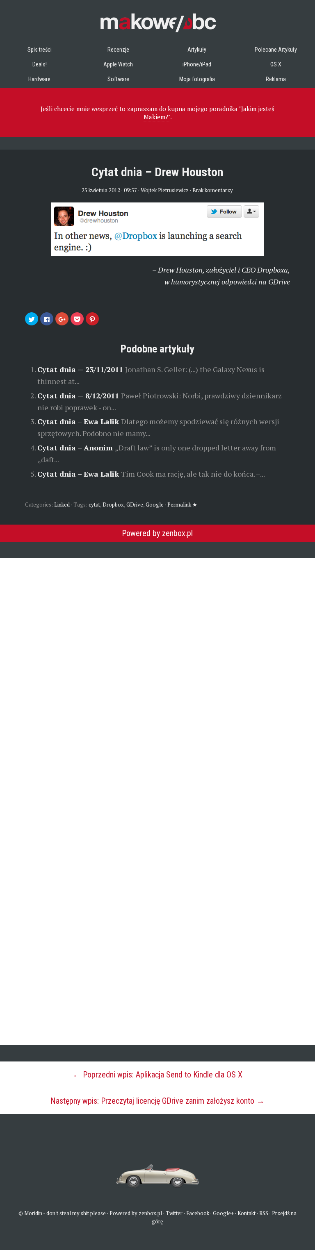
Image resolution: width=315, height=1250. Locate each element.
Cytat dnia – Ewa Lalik (79, 421)
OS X (275, 64)
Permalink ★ (182, 504)
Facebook (197, 1213)
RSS (263, 1213)
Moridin (33, 1213)
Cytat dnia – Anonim (76, 447)
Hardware (39, 79)
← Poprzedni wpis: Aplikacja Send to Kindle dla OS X (157, 1075)
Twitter (174, 1213)
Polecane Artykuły (276, 49)
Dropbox (113, 504)
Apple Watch (118, 64)
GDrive (134, 504)
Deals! (39, 64)
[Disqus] (157, 676)
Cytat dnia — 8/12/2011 (79, 395)
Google (155, 504)
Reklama (276, 79)
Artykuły (196, 49)
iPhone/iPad (197, 64)
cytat (94, 504)
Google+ (223, 1213)
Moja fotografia (197, 79)
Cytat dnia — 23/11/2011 (81, 369)
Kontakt (246, 1213)
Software (118, 79)
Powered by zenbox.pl (157, 533)
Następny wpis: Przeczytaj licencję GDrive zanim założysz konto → (157, 1101)
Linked (62, 504)
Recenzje (118, 49)
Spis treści (39, 49)
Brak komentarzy (212, 190)
